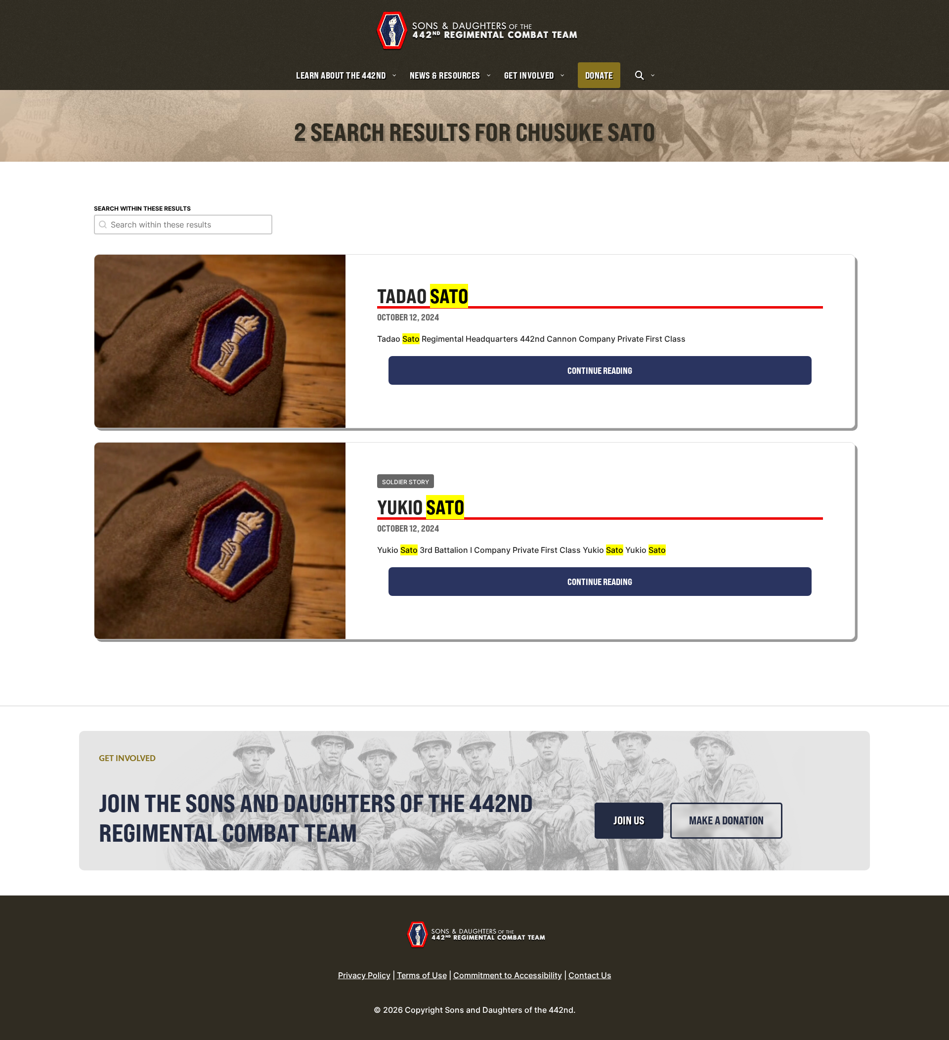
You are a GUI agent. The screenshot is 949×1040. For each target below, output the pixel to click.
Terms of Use (422, 975)
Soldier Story (405, 482)
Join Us (629, 820)
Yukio (420, 508)
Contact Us (589, 975)
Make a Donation (726, 820)
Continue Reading (599, 370)
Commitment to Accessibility (507, 975)
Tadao (422, 297)
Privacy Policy (364, 975)
